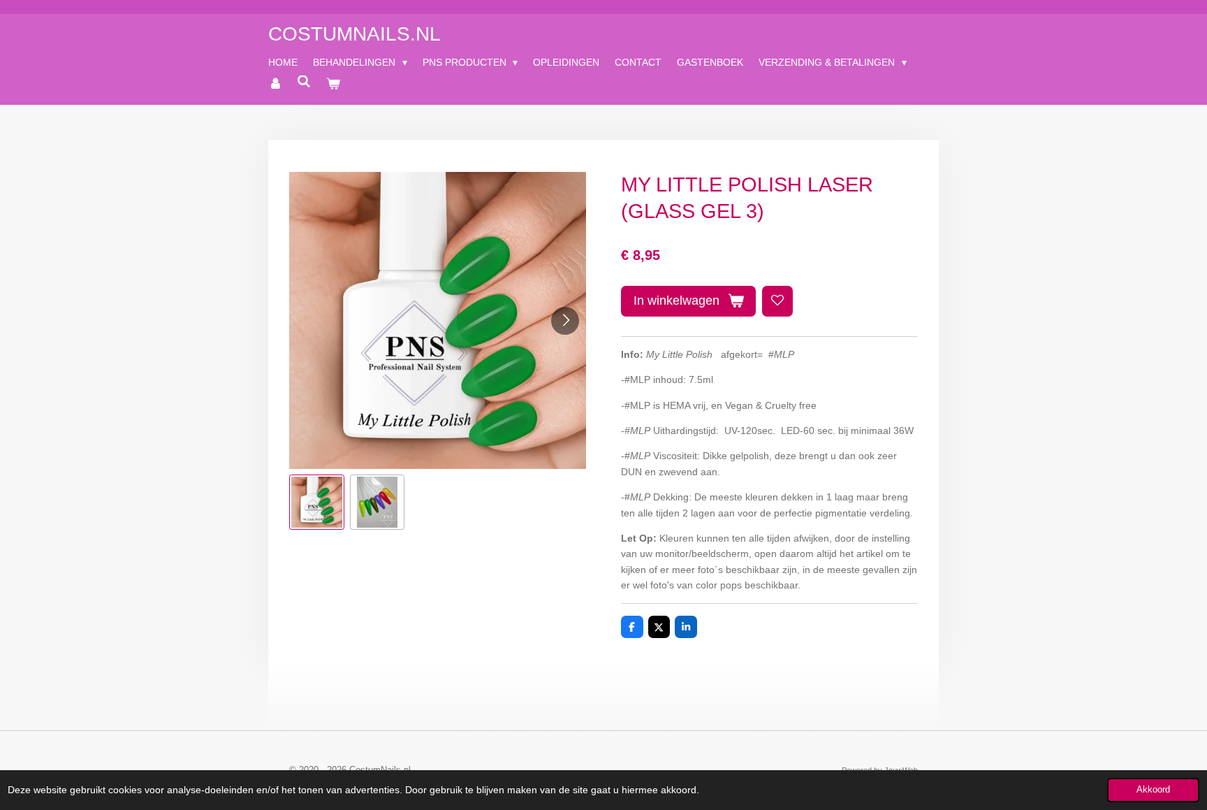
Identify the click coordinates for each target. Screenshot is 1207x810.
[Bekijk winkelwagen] (333, 83)
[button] (316, 502)
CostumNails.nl (354, 34)
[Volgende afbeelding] (565, 321)
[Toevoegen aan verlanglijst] (777, 301)
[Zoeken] (304, 81)
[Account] (275, 83)
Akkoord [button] (1153, 790)
